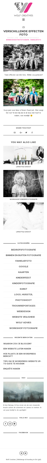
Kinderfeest (23, 277)
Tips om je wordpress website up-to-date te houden (22, 362)
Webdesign (23, 311)
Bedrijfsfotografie (23, 250)
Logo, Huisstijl (23, 294)
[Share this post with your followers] (26, 132)
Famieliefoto (35, 40)
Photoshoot (23, 300)
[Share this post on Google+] (20, 132)
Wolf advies (23, 322)
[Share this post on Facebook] (32, 132)
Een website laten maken (17, 349)
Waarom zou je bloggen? (17, 344)
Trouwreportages (23, 306)
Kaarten (23, 272)
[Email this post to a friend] (14, 132)
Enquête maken (11, 369)
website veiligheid (23, 317)
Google (23, 266)
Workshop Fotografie (23, 328)
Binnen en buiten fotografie (17, 40)
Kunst (23, 289)
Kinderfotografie (23, 283)
